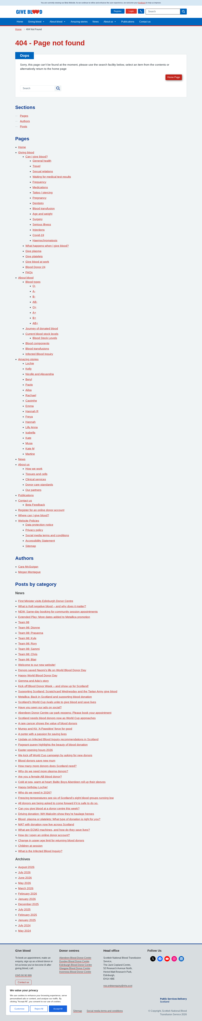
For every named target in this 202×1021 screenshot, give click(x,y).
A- (34, 291)
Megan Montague (29, 572)
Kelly (28, 368)
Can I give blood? (36, 156)
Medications (40, 187)
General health (42, 160)
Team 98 (23, 622)
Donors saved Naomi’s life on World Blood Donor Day (52, 670)
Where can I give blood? (33, 515)
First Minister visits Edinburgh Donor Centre (45, 601)
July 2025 (24, 909)
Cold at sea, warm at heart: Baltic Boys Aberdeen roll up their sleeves (62, 781)
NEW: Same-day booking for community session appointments (58, 611)
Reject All (39, 1009)
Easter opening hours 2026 (35, 750)
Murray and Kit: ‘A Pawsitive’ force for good (45, 728)
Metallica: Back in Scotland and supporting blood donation (55, 696)
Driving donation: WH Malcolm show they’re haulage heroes (56, 813)
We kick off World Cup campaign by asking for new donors (55, 755)
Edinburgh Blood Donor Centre (75, 965)
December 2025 (28, 904)
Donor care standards (39, 484)
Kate (28, 437)
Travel (36, 166)
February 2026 (27, 893)
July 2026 (24, 872)
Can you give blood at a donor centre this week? (49, 808)
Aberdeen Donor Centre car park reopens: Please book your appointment (64, 712)
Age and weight (42, 213)
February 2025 (27, 914)
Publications (127, 21)
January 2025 (27, 920)
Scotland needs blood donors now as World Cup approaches (57, 718)
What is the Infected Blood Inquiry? (40, 851)
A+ (34, 312)
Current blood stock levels (41, 333)
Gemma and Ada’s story (33, 680)
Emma (29, 406)
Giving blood (34, 21)
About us (108, 21)
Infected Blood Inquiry (39, 354)
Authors (25, 121)
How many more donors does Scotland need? (47, 765)
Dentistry (38, 203)
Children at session (30, 845)
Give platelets (34, 256)
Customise (19, 1009)
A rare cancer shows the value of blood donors (47, 723)
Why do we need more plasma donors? (43, 771)
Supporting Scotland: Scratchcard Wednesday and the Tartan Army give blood (67, 691)
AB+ (35, 323)
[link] (118, 11)
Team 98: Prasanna (30, 632)
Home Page (173, 77)
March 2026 (25, 888)
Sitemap (30, 546)
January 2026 (27, 899)
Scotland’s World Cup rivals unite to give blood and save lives (57, 702)
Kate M (29, 448)
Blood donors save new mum (36, 760)
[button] (141, 11)
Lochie (29, 363)
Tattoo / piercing (43, 192)
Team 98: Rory (27, 643)
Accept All (57, 1009)
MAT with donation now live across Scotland (46, 824)
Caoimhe (31, 400)
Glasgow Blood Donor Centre (74, 968)
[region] (38, 1000)
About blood (56, 21)
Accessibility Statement (40, 540)
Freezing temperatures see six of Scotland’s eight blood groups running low (66, 797)
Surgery (38, 219)
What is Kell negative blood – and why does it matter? (52, 606)
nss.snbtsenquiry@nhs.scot (117, 985)
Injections (39, 229)
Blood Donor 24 (35, 267)
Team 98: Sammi (29, 648)
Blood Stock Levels (45, 338)
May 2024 (24, 930)
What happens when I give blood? (47, 245)
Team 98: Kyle (27, 638)
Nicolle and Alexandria (39, 374)
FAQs (29, 272)
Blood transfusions (37, 348)
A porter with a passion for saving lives (42, 734)
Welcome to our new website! (36, 664)
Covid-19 (38, 235)
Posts (23, 126)
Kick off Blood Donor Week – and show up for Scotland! (53, 686)
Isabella (30, 432)
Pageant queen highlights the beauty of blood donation (53, 744)
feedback (142, 3)
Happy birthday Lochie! (33, 787)
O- (34, 286)
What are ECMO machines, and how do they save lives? (54, 829)
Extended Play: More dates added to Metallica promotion (54, 616)
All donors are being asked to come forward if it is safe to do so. (58, 803)
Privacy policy (34, 530)
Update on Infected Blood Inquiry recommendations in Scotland (58, 739)
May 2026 (24, 883)
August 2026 (26, 867)
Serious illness (42, 224)
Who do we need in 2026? (35, 792)
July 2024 (24, 925)
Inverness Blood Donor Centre (75, 972)
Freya (29, 416)
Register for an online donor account (41, 510)
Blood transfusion (44, 208)
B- (34, 296)
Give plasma (33, 251)
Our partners (33, 490)
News (96, 21)
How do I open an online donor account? (44, 835)
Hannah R (31, 411)
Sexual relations (43, 171)
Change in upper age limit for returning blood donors (51, 840)
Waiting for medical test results (52, 176)
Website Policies (28, 520)
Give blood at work (37, 261)
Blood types (33, 281)
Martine (30, 453)
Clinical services (35, 479)
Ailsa (28, 390)
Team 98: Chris (27, 654)
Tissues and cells (36, 474)
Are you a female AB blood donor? (40, 776)
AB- (35, 301)
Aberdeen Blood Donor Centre (75, 958)
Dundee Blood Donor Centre (74, 961)
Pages (24, 115)
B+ (34, 317)
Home (20, 21)
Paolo (29, 384)
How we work (33, 468)
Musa (29, 443)
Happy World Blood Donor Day (37, 675)
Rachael (30, 395)
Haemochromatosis (45, 240)
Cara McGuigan (28, 566)
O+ (34, 307)
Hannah (30, 422)
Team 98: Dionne (29, 627)
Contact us (145, 21)
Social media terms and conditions (47, 535)
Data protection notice (39, 524)
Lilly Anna (31, 427)
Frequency (39, 182)
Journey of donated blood (41, 328)
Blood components (37, 343)
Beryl (28, 379)
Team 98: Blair (27, 659)
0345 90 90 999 (23, 975)
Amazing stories (79, 21)
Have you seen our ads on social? (40, 707)
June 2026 (25, 877)
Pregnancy (39, 197)
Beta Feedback (35, 504)
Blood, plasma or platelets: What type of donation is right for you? (59, 819)
